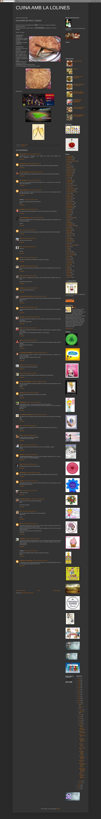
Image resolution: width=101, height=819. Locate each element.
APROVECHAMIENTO (71, 161)
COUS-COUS (70, 195)
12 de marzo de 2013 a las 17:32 (34, 163)
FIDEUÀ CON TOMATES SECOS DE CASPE (82, 770)
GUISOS (68, 214)
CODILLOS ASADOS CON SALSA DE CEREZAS (78, 108)
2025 (79, 680)
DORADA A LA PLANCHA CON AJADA (82, 765)
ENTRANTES (69, 208)
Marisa (21, 523)
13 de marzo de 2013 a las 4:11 (29, 238)
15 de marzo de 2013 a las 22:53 (29, 511)
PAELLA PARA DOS (82, 749)
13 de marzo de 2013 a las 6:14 (31, 288)
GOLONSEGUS (23, 402)
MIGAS (68, 237)
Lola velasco (22, 317)
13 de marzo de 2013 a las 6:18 (39, 296)
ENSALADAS (69, 204)
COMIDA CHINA (70, 190)
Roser (21, 238)
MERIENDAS (69, 233)
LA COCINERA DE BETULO (26, 414)
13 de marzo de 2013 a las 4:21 (29, 246)
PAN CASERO (70, 240)
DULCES (69, 200)
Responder (22, 159)
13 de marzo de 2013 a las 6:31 (31, 307)
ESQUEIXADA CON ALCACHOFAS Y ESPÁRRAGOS (77, 101)
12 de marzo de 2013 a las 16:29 (34, 154)
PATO (68, 248)
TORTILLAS (69, 274)
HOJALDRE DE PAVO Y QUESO (82, 757)
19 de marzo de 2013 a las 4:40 (31, 550)
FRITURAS (69, 211)
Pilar (21, 511)
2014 (79, 700)
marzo (80, 724)
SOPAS (68, 269)
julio (80, 716)
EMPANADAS (23, 145)
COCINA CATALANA (71, 188)
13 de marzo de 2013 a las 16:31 (39, 414)
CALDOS (69, 177)
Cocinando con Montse (25, 499)
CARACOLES (70, 182)
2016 (79, 696)
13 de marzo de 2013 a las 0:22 (35, 190)
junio (80, 718)
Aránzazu (22, 288)
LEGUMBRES (70, 224)
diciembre (81, 704)
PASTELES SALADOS (71, 245)
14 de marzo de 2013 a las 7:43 (30, 444)
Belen (21, 328)
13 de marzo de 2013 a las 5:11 (30, 257)
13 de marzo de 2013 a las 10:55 (30, 340)
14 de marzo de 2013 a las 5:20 (29, 425)
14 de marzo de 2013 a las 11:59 (33, 472)
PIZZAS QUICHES (70, 254)
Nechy (21, 435)
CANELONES (70, 180)
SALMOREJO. (70, 262)
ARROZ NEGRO (81, 726)
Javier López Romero (24, 217)
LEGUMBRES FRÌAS (71, 225)
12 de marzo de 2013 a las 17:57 (35, 172)
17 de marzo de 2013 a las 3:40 (32, 538)
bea (20, 230)
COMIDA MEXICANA (71, 191)
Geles (21, 464)
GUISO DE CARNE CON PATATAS (81, 753)
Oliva (21, 373)
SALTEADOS (69, 266)
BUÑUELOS (69, 175)
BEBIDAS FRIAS (70, 169)
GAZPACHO (69, 212)
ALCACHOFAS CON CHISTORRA (77, 77)
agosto (80, 714)
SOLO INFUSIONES (82, 735)
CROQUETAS (70, 198)
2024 (79, 682)
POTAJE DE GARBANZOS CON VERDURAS (78, 85)
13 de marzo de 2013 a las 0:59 (31, 199)
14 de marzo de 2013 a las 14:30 (37, 499)
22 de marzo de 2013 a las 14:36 (40, 560)
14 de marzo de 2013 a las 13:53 (30, 490)
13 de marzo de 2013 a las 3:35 (28, 230)
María (21, 490)
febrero (80, 780)
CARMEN (22, 266)
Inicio (39, 590)
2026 (79, 678)
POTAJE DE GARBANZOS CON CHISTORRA (78, 116)
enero (80, 782)
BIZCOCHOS (69, 172)
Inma (21, 246)
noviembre (81, 706)
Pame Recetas (23, 163)
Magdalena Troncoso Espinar (26, 560)
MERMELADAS (70, 235)
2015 (79, 698)
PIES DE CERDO (70, 253)
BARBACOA (69, 167)
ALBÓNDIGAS (70, 158)
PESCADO (69, 251)
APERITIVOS (69, 159)
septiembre (81, 711)
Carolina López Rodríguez (25, 381)
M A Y (21, 425)
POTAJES (69, 259)
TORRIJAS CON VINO (82, 729)
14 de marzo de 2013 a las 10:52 (30, 464)
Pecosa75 (22, 209)
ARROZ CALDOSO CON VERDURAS (82, 776)
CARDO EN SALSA (81, 761)
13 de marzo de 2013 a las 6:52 (32, 317)
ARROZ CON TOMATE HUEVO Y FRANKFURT (78, 92)
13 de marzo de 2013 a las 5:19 (31, 266)
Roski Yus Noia (23, 154)
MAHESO (69, 227)
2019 (79, 691)
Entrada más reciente (20, 590)
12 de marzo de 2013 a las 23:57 (34, 180)
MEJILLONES (70, 230)
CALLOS (68, 178)
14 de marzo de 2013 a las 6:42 (30, 435)
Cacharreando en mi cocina (26, 296)
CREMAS (69, 196)
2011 (79, 786)
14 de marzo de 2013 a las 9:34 (31, 454)
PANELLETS (69, 241)
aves (68, 164)
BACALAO (69, 166)
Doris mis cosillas (24, 172)
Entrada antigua (56, 590)
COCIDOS (69, 187)
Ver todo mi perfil (69, 328)
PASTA (68, 243)
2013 (79, 702)
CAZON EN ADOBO (77, 61)
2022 (79, 685)
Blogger (58, 808)
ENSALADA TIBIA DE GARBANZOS (82, 740)
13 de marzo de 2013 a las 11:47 (30, 365)
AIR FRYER (69, 156)
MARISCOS (69, 229)
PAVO (68, 250)
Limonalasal (22, 538)
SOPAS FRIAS (70, 270)
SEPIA (68, 267)
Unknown (22, 307)
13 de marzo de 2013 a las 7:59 (29, 328)
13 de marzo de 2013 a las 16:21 (34, 402)
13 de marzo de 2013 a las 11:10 (40, 352)
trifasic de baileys (24, 190)
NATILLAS (75, 69)
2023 (79, 683)
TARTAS (68, 272)
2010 (79, 788)
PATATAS (69, 246)
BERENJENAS (70, 170)
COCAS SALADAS (71, 185)
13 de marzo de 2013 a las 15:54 (39, 381)
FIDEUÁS (69, 209)
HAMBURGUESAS (71, 217)
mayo (80, 720)
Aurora (21, 275)
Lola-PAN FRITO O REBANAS (26, 352)
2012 (79, 785)
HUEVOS (69, 219)
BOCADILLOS (70, 174)
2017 (79, 695)
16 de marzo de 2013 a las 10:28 (30, 523)
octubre (81, 709)
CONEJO (69, 193)
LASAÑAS (69, 222)
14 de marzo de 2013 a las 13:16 (31, 480)
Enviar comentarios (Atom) (27, 592)
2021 (79, 687)
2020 (79, 689)
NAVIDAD (69, 238)
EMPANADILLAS (70, 203)
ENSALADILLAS (70, 206)
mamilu (21, 444)
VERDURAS (69, 277)
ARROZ (68, 162)
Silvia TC (22, 257)
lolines (74, 307)
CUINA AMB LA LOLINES (43, 7)
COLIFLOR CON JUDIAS (81, 745)
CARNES (69, 183)
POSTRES (69, 258)
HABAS (68, 216)
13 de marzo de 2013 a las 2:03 (31, 209)
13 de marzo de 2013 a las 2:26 (36, 217)
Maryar (21, 340)
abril (80, 722)
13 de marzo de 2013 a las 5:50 (30, 275)
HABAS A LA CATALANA (82, 732)
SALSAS (68, 264)
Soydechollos (23, 472)
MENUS (68, 232)
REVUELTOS (69, 261)
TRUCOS (69, 275)
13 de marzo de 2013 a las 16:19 (31, 392)
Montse (21, 365)
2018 (79, 693)
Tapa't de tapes (23, 180)
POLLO (68, 256)
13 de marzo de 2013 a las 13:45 (29, 373)
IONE (68, 220)
